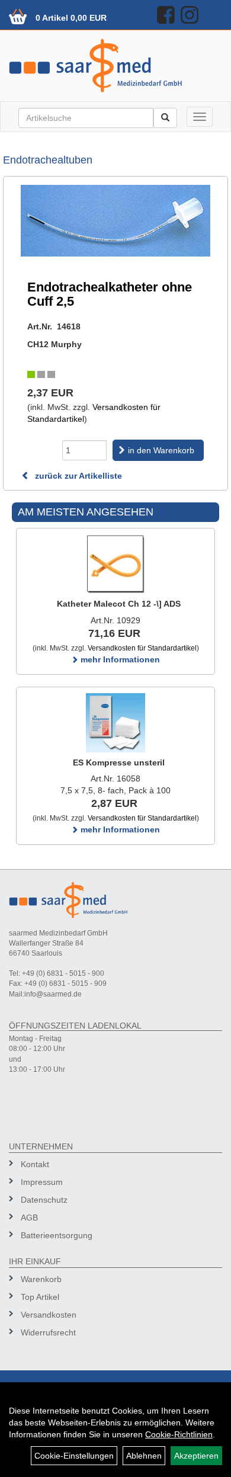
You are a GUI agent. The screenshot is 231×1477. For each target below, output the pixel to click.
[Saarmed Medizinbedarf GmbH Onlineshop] (115, 65)
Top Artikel (40, 1297)
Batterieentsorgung (56, 1235)
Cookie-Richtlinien (179, 1434)
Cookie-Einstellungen (74, 1455)
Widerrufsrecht (48, 1332)
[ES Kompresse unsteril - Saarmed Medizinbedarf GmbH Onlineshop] (115, 722)
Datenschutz (44, 1199)
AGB (29, 1217)
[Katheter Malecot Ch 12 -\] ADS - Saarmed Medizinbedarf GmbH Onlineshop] (115, 564)
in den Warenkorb (161, 450)
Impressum (42, 1182)
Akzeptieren (196, 1455)
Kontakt (35, 1164)
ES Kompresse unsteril (119, 762)
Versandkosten (48, 1314)
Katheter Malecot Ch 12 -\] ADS (119, 603)
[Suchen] (165, 118)
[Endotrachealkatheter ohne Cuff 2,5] (115, 221)
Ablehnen (144, 1455)
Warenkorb (41, 1279)
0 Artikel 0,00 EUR (71, 18)
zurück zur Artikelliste (77, 475)
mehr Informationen (119, 659)
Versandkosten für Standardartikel (142, 648)
